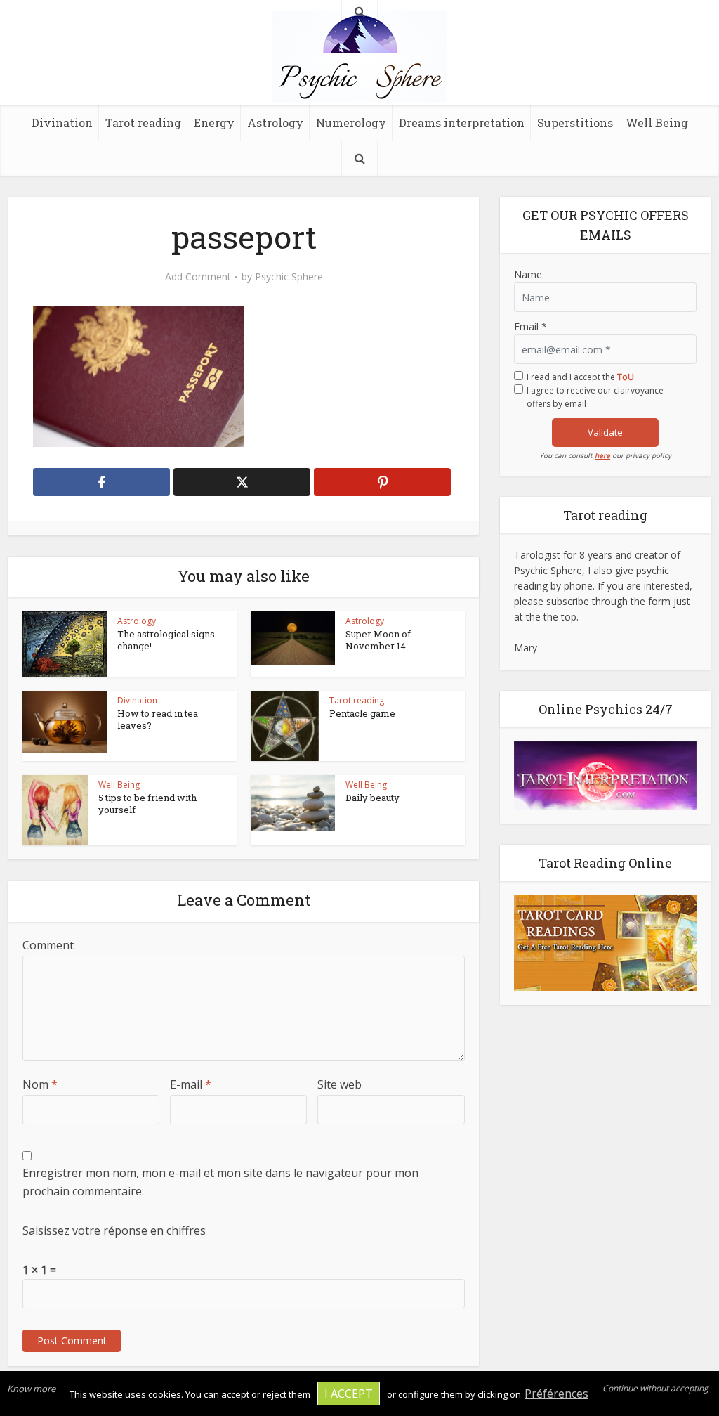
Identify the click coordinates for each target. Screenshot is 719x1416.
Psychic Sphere (289, 277)
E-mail (190, 1084)
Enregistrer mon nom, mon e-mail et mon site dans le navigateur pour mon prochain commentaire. (220, 1182)
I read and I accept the (580, 377)
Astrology (275, 122)
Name (528, 274)
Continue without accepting (655, 1388)
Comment (48, 945)
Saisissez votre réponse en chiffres (114, 1230)
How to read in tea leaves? (157, 719)
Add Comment (198, 277)
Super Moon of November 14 (378, 640)
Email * (530, 326)
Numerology (351, 122)
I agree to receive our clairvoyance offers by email (595, 397)
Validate (605, 432)
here (602, 455)
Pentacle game (362, 713)
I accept (348, 1393)
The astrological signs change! (166, 640)
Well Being (657, 122)
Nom (40, 1084)
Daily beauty (372, 797)
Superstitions (575, 122)
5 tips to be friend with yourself (147, 803)
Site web (339, 1084)
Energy (214, 122)
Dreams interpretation (462, 122)
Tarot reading (143, 122)
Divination (62, 122)
